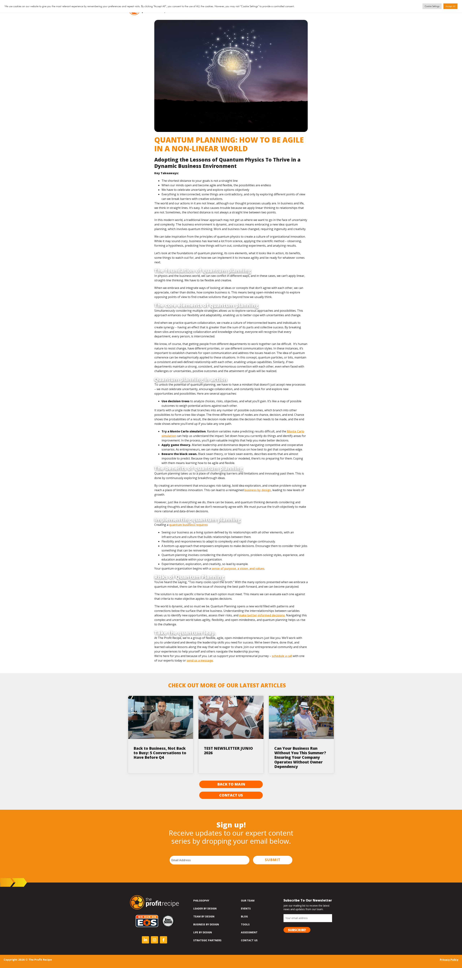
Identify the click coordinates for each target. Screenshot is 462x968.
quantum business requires (188, 525)
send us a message (200, 660)
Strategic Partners (207, 940)
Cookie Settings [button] (432, 6)
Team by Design (203, 916)
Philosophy (201, 900)
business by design (257, 490)
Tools (245, 924)
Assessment (249, 932)
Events (246, 908)
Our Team (247, 900)
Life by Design (202, 932)
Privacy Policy (449, 959)
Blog (244, 916)
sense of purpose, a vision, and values (238, 568)
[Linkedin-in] (145, 939)
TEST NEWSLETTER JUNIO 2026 (228, 750)
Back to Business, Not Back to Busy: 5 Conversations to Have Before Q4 (160, 753)
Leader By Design (205, 908)
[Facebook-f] (163, 939)
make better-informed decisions (262, 615)
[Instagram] (154, 939)
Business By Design (206, 924)
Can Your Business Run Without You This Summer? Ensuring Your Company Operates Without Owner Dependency (300, 757)
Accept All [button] (450, 6)
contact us (249, 940)
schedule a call (282, 656)
